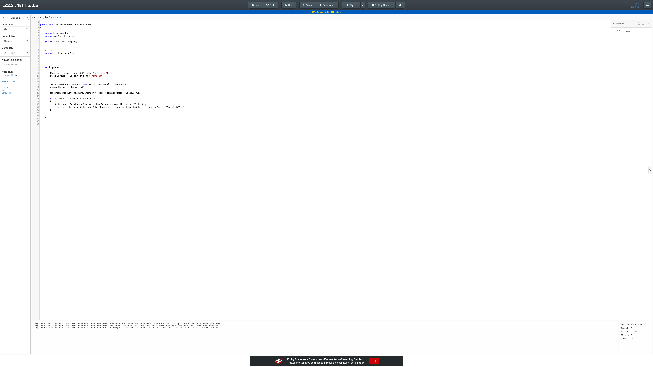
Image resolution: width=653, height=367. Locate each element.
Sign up (635, 6)
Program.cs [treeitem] (624, 31)
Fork (271, 5)
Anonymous (55, 17)
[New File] (639, 24)
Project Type (9, 36)
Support (5, 84)
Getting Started (382, 5)
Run (289, 5)
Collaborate (328, 5)
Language (7, 24)
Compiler (7, 47)
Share (309, 5)
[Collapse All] (648, 24)
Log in (636, 3)
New (256, 5)
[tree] (631, 31)
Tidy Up (352, 5)
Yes (6, 75)
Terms (4, 90)
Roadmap (6, 87)
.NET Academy (8, 81)
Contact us (6, 92)
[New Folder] (643, 24)
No (15, 75)
